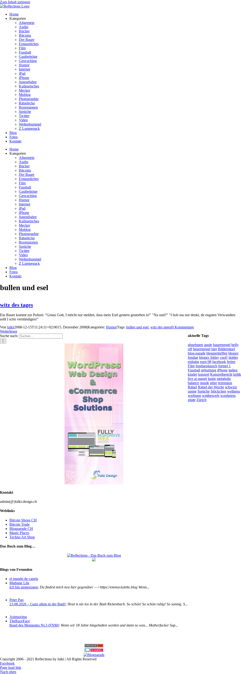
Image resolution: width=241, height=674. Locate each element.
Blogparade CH (21, 529)
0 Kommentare (183, 327)
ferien (231, 362)
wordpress (228, 396)
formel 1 (224, 366)
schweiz (231, 387)
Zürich (201, 400)
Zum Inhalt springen (15, 2)
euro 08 (205, 362)
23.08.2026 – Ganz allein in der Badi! (37, 604)
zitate (192, 400)
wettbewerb (210, 396)
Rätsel (192, 387)
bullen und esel (137, 327)
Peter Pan (16, 600)
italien (233, 370)
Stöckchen (218, 391)
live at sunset (197, 379)
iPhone (222, 370)
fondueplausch (206, 366)
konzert (203, 374)
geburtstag (208, 370)
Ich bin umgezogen (23, 587)
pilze (213, 383)
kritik (237, 374)
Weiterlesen (8, 331)
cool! (224, 357)
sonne (192, 391)
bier (214, 349)
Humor (111, 327)
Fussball (194, 370)
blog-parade (196, 353)
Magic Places (19, 533)
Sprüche (203, 391)
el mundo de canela (23, 579)
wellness (233, 391)
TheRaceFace (19, 621)
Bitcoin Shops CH (23, 520)
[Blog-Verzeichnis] (93, 651)
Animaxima (18, 617)
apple (208, 345)
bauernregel (221, 345)
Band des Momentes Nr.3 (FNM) (34, 625)
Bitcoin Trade (19, 524)
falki (10, 327)
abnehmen (195, 345)
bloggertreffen (216, 353)
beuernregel (201, 349)
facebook (219, 362)
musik (204, 383)
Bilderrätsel (226, 349)
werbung (194, 396)
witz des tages (16, 305)
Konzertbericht (221, 374)
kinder (192, 374)
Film (191, 366)
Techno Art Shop (22, 537)
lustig (212, 379)
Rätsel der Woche (211, 387)
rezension (225, 383)
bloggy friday (209, 357)
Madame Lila (19, 583)
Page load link (10, 668)
